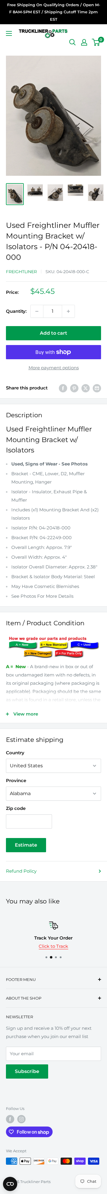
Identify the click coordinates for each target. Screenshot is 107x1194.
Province (16, 780)
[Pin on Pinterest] (74, 388)
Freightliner (21, 271)
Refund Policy (21, 871)
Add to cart (53, 333)
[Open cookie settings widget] (10, 1184)
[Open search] (72, 42)
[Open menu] (9, 33)
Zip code (16, 808)
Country (15, 752)
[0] (96, 42)
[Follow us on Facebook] (10, 1119)
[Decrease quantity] (37, 311)
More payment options (54, 367)
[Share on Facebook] (63, 388)
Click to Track (53, 946)
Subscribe (27, 1071)
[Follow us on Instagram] (21, 1119)
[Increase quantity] (68, 311)
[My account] (84, 42)
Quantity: (16, 311)
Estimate (26, 845)
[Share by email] (97, 388)
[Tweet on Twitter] (85, 388)
